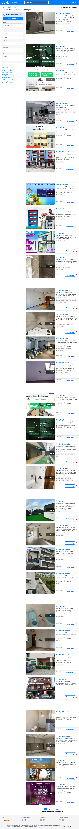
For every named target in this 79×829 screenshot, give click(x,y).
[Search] (46, 2)
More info (35, 826)
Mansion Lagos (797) (7, 82)
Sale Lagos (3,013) (6, 69)
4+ (21, 43)
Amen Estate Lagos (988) (8, 76)
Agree (63, 826)
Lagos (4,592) (5, 67)
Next (57, 809)
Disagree (69, 826)
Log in (74, 2)
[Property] (22, 820)
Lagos (14, 7)
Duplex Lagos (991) (6, 74)
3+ (17, 43)
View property (70, 31)
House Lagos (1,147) (7, 72)
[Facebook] (41, 820)
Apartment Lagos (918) (7, 77)
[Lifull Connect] (9, 820)
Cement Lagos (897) (6, 81)
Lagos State (8, 7)
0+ (4, 43)
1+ (9, 43)
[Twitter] (44, 820)
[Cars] (25, 820)
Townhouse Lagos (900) (7, 79)
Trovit (3, 7)
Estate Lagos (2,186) (7, 70)
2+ (13, 43)
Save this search (13, 18)
